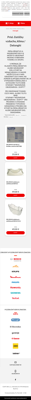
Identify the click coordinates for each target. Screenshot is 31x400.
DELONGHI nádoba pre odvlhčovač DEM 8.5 (12, 182)
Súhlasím (27, 13)
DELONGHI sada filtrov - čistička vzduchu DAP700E (14, 145)
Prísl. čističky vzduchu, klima (17, 28)
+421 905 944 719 (15, 373)
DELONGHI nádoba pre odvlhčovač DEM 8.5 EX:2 (13, 220)
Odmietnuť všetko (18, 13)
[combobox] (17, 115)
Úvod (7, 28)
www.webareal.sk (22, 398)
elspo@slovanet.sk (20, 79)
